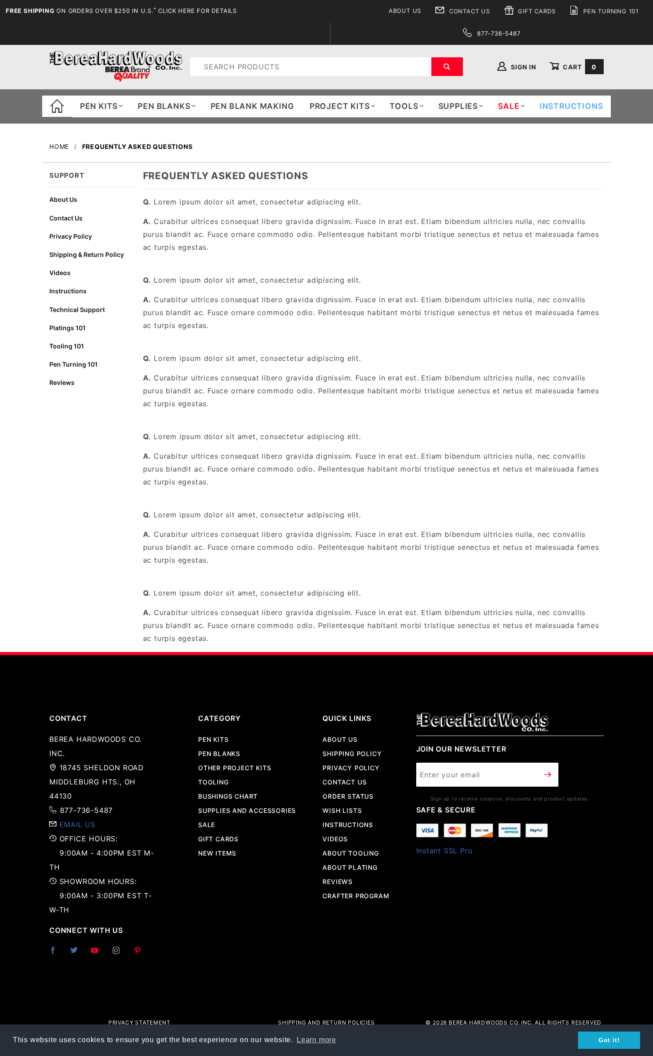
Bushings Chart (228, 796)
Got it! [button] (609, 1040)
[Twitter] (77, 954)
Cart (579, 67)
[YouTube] (98, 954)
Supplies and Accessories (247, 810)
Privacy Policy (70, 236)
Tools (404, 106)
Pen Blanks (164, 106)
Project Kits (340, 106)
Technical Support (77, 309)
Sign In (522, 67)
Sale (206, 824)
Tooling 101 (66, 346)
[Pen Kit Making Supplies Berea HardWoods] (116, 66)
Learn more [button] (316, 1040)
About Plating (350, 867)
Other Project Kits (234, 768)
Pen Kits (99, 106)
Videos (60, 272)
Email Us (78, 824)
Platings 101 (67, 328)
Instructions (68, 291)
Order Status (348, 796)
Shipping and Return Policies (326, 1022)
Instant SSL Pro (444, 850)
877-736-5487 (497, 33)
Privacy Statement (139, 1022)
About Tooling (350, 853)
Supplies (458, 106)
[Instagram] (119, 954)
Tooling (213, 782)
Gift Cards (536, 11)
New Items (217, 853)
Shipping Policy (352, 753)
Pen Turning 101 (610, 11)
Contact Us (468, 11)
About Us (405, 10)
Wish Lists (342, 810)
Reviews (62, 382)
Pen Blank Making (252, 106)
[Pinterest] (141, 954)
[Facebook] (56, 954)
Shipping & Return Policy (86, 254)
